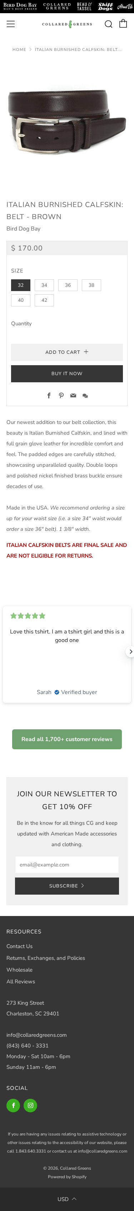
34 (44, 285)
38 (91, 285)
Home (19, 49)
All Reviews (20, 981)
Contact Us (19, 946)
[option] (67, 121)
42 (44, 300)
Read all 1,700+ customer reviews (67, 739)
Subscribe (63, 886)
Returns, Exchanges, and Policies (45, 958)
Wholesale (19, 969)
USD (63, 1199)
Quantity (21, 323)
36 (68, 285)
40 (21, 300)
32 (21, 285)
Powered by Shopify (67, 1177)
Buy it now (67, 374)
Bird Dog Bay (23, 229)
